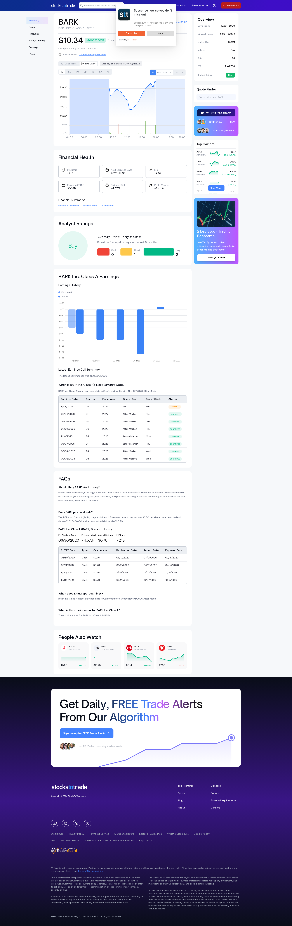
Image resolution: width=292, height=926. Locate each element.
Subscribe (131, 33)
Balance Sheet (91, 205)
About (181, 807)
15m (159, 72)
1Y (93, 71)
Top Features (185, 785)
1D (62, 71)
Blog (180, 800)
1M (77, 71)
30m (165, 72)
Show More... (216, 188)
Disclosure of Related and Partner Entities (109, 840)
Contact (216, 785)
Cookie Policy (202, 833)
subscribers (132, 40)
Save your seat (216, 257)
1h (170, 72)
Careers (215, 807)
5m (153, 72)
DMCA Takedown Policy (65, 840)
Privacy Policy (76, 833)
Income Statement (68, 205)
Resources (198, 5)
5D (69, 71)
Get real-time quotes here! (92, 54)
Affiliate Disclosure (178, 833)
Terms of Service (99, 833)
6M (85, 71)
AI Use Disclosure (124, 833)
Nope (160, 33)
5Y (100, 71)
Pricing (182, 793)
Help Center (146, 840)
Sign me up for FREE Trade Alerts (84, 733)
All (108, 71)
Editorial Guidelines (150, 833)
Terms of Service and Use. (91, 871)
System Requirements (224, 800)
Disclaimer (57, 833)
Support (216, 793)
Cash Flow (107, 205)
